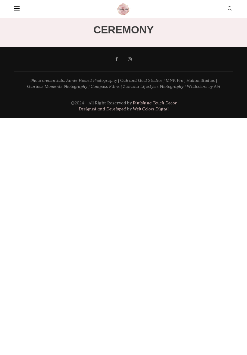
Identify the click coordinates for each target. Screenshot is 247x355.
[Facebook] (116, 59)
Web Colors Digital (151, 109)
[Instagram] (130, 59)
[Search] (230, 9)
